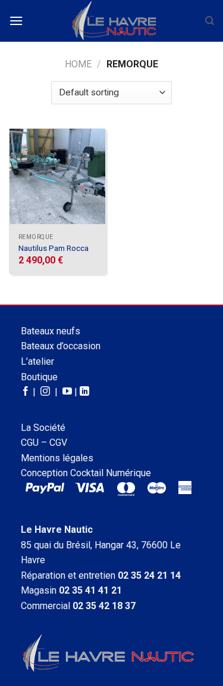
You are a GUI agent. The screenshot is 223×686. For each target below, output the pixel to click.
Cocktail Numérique (110, 473)
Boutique (39, 377)
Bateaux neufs (50, 331)
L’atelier (37, 361)
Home (78, 64)
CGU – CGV (44, 442)
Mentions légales (57, 458)
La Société (43, 427)
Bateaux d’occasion (60, 346)
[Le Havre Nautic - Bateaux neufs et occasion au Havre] (114, 21)
